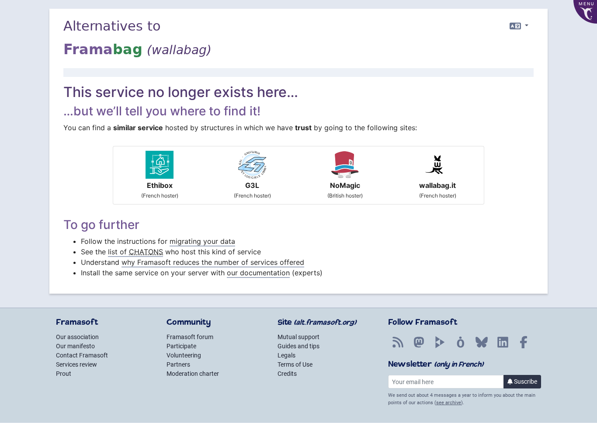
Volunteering (184, 355)
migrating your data (202, 241)
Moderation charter (193, 373)
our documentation (258, 272)
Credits (287, 373)
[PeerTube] (439, 346)
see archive (448, 403)
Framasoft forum (190, 336)
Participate (181, 346)
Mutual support (298, 336)
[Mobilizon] (460, 346)
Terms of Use (295, 364)
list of (135, 251)
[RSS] (397, 346)
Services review (76, 364)
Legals (286, 355)
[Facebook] (523, 346)
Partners (178, 364)
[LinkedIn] (502, 346)
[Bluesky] (481, 346)
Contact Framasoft (82, 355)
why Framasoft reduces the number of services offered (212, 262)
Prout (63, 373)
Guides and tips (298, 346)
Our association (77, 336)
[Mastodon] (418, 346)
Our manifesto (75, 346)
